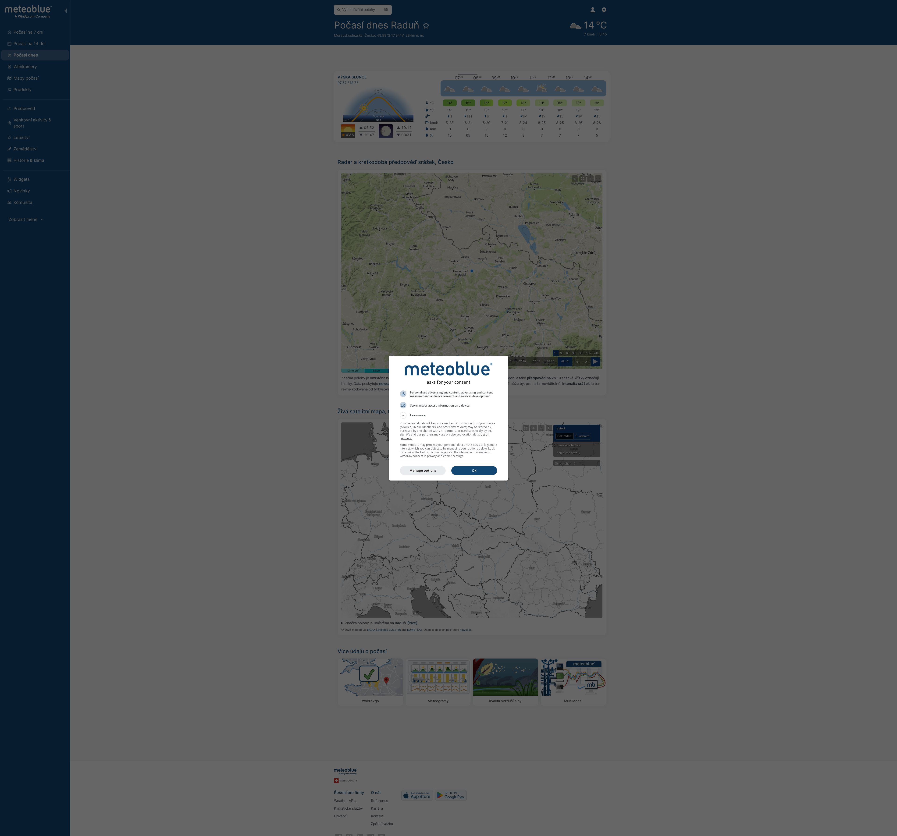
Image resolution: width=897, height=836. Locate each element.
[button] (448, 415)
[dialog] (448, 418)
